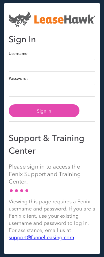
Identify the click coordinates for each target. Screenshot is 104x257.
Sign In (44, 111)
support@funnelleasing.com (41, 237)
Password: (18, 78)
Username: (19, 53)
